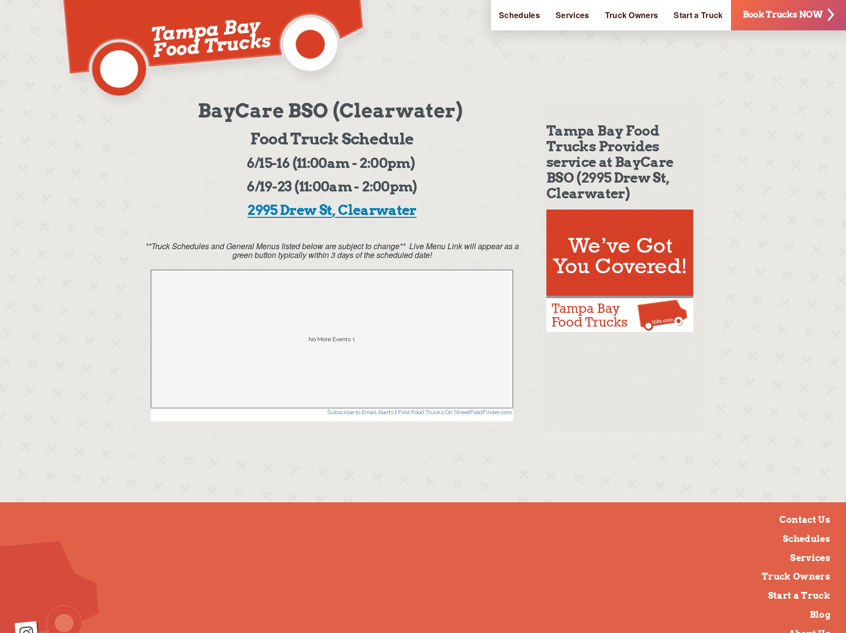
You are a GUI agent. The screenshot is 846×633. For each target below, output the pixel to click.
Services (572, 15)
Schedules (519, 15)
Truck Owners (631, 15)
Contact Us (804, 520)
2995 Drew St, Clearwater (332, 210)
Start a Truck (698, 15)
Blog (820, 615)
